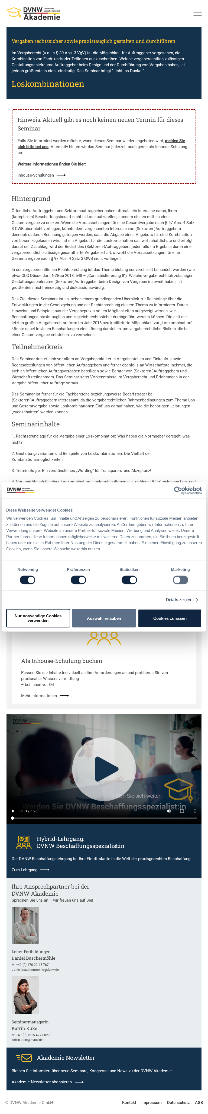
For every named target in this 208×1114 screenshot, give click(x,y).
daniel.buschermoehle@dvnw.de (35, 970)
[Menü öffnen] (195, 14)
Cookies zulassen (170, 618)
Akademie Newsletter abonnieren (42, 1082)
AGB (199, 1102)
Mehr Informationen (39, 695)
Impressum (151, 1102)
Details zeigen (178, 599)
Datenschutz (178, 1102)
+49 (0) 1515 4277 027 (33, 1035)
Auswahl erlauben (104, 618)
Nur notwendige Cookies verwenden (38, 618)
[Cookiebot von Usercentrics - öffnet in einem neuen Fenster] (178, 490)
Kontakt (129, 1102)
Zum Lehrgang (24, 869)
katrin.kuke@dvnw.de (27, 1040)
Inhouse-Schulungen (36, 175)
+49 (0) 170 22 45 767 (32, 965)
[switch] (78, 580)
